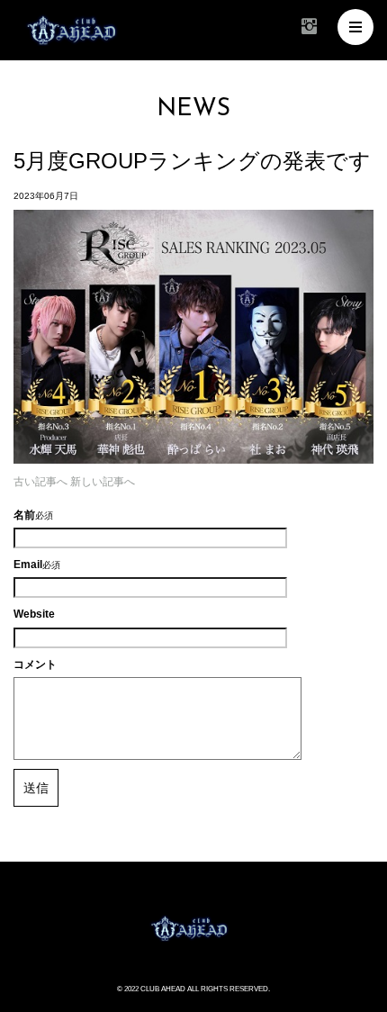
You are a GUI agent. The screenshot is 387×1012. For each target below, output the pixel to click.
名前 (24, 515)
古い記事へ (41, 481)
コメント (35, 664)
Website (34, 614)
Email (28, 564)
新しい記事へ (102, 481)
